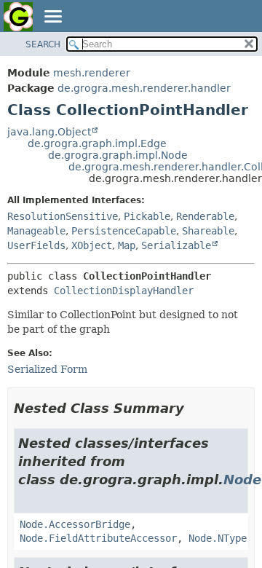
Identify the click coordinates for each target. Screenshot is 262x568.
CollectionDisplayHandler (124, 290)
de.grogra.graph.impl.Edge (97, 143)
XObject (91, 245)
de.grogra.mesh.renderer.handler (144, 88)
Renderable (205, 216)
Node (242, 479)
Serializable (176, 245)
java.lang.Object (49, 132)
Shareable (208, 231)
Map (126, 245)
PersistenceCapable (123, 231)
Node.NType (217, 538)
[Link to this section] (194, 408)
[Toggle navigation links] (52, 17)
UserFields (36, 245)
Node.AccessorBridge (75, 524)
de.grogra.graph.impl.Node (118, 155)
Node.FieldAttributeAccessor (98, 538)
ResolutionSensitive (62, 216)
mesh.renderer (91, 73)
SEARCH (42, 44)
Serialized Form (47, 369)
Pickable (147, 216)
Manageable (36, 231)
